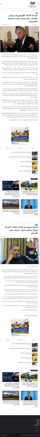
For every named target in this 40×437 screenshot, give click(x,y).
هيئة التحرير (37, 420)
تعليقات (7, 148)
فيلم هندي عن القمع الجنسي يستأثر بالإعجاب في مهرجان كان (21, 152)
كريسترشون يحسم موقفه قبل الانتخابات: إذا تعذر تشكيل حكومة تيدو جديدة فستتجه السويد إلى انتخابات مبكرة (11, 194)
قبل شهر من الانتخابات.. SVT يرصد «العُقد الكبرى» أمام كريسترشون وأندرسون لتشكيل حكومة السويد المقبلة (30, 212)
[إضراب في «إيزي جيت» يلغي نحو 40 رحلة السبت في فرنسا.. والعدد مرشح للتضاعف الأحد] (10, 204)
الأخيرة (20, 148)
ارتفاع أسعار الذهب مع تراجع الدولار (25, 161)
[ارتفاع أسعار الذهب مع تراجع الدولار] (35, 163)
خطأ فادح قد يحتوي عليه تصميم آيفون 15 (24, 171)
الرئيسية (38, 419)
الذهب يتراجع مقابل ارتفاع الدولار (26, 166)
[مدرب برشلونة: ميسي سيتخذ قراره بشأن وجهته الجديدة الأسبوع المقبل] (35, 158)
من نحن (38, 421)
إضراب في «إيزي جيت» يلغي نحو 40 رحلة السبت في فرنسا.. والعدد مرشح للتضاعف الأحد (11, 211)
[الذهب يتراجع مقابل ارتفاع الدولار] (35, 168)
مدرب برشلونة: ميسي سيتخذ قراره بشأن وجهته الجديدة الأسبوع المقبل (20, 156)
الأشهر (33, 148)
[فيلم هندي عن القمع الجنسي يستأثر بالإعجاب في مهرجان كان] (35, 154)
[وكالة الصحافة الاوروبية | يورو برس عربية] (32, 4)
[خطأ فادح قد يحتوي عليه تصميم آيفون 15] (35, 172)
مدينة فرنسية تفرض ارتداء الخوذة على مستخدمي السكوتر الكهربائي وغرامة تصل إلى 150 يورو (30, 193)
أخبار (36, 13)
